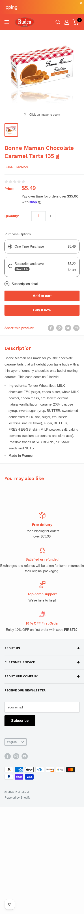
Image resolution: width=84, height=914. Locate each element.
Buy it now (42, 310)
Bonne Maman (16, 167)
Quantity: (11, 216)
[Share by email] (76, 328)
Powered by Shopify (17, 797)
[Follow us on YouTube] (25, 756)
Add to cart (42, 296)
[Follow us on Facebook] (7, 756)
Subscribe (20, 721)
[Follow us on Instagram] (16, 756)
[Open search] (58, 22)
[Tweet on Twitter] (68, 328)
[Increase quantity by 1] (50, 216)
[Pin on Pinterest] (59, 328)
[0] (76, 22)
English (12, 742)
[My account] (67, 22)
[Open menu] (6, 22)
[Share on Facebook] (51, 328)
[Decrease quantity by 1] (26, 216)
